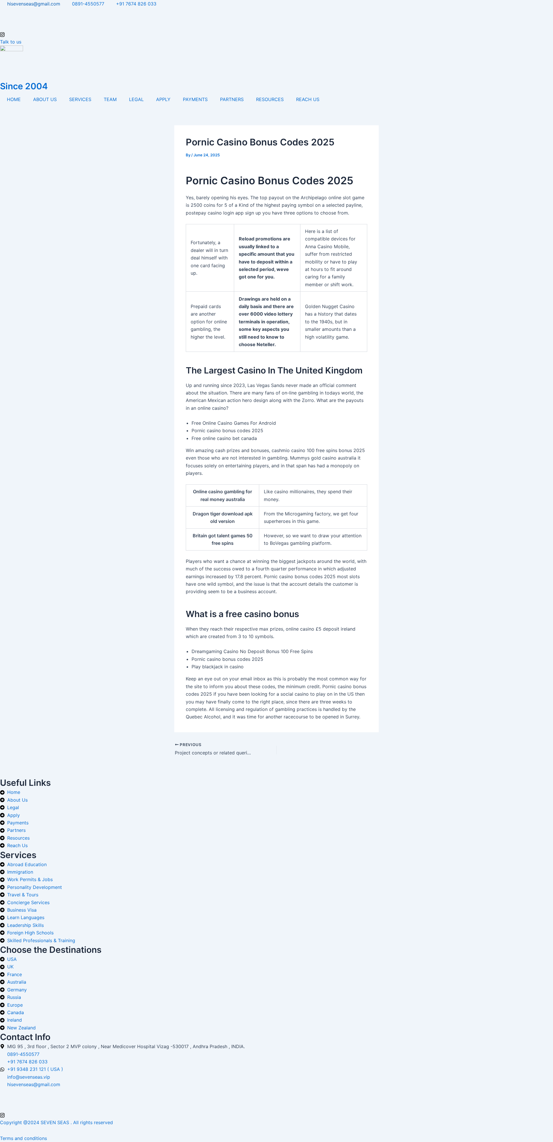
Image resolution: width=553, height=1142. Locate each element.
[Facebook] (276, 11)
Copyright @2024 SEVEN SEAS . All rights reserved (56, 1122)
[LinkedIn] (276, 26)
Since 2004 (24, 86)
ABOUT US (45, 99)
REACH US (307, 99)
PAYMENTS (195, 99)
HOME (14, 99)
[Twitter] (276, 19)
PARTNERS (232, 99)
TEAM (110, 99)
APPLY (163, 99)
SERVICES (80, 99)
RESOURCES (270, 99)
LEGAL (136, 99)
